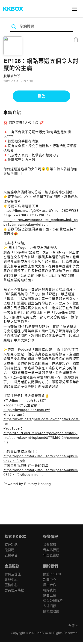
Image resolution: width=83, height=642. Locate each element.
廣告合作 (49, 584)
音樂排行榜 (51, 549)
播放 (41, 95)
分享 (76, 40)
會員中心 (11, 579)
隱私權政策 (51, 611)
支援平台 (11, 555)
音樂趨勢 (49, 544)
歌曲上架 (49, 595)
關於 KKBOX (52, 574)
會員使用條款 (14, 590)
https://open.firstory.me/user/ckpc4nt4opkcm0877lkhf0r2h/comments (40, 472)
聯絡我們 (49, 590)
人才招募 (49, 605)
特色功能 (11, 544)
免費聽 (9, 549)
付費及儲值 (13, 574)
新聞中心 (49, 579)
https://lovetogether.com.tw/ (26, 409)
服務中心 (11, 584)
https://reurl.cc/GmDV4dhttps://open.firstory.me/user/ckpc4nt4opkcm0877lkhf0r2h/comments (41, 437)
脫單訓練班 (12, 75)
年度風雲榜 (51, 555)
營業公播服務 (52, 600)
